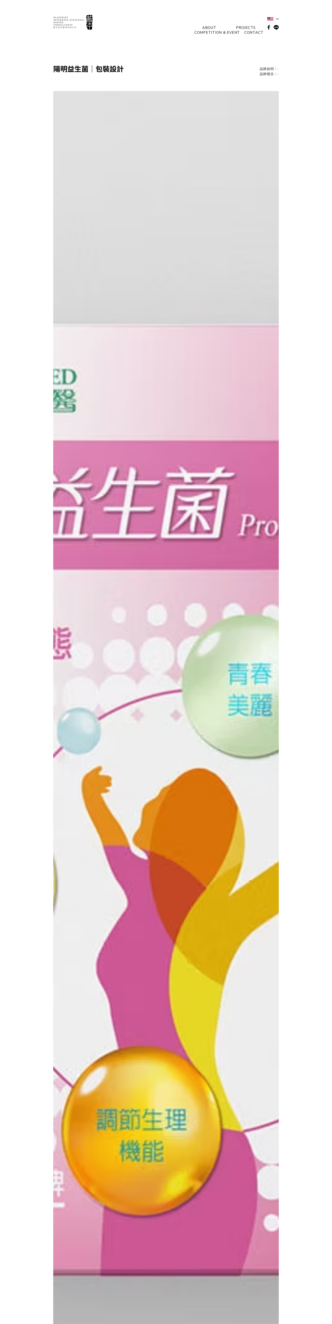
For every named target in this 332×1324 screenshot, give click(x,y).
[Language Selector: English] (272, 19)
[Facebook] (269, 27)
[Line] (276, 27)
